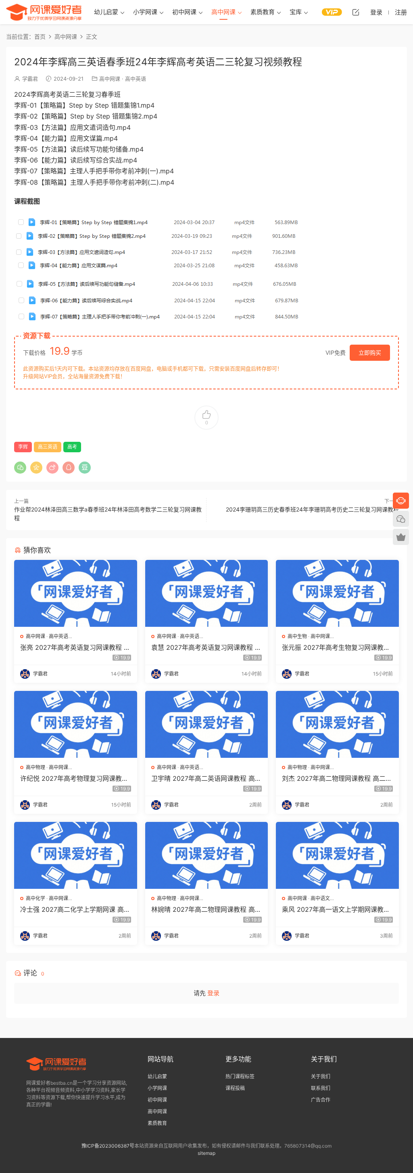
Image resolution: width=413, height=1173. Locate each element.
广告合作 (320, 1100)
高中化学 (35, 898)
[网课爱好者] (44, 12)
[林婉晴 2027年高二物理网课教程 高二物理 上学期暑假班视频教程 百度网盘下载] (206, 855)
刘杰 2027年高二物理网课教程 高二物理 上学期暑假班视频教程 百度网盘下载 (337, 778)
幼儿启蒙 (106, 12)
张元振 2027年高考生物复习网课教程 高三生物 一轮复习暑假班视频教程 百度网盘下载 (336, 647)
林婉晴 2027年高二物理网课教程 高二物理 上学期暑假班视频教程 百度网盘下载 (206, 909)
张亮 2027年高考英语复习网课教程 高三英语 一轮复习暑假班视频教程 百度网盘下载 (75, 647)
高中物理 (35, 767)
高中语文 (320, 898)
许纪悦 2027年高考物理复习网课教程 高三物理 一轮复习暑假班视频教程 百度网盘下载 (74, 778)
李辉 (23, 447)
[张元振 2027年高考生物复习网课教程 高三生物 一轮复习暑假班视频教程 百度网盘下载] (337, 593)
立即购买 (370, 352)
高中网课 (223, 12)
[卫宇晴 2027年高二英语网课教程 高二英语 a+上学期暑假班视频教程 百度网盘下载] (206, 724)
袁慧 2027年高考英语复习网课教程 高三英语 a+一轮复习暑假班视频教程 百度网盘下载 (206, 647)
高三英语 (47, 447)
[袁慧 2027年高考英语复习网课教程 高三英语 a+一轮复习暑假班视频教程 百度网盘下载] (206, 593)
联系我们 (320, 1088)
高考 (72, 447)
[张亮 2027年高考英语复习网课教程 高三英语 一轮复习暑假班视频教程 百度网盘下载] (75, 593)
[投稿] (356, 12)
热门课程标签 (239, 1076)
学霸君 (30, 78)
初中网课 (184, 12)
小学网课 (145, 12)
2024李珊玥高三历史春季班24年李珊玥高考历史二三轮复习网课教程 (312, 509)
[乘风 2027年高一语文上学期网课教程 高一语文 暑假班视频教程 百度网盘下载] (337, 855)
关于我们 (320, 1076)
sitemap (206, 1153)
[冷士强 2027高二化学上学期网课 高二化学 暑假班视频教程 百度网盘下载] (75, 855)
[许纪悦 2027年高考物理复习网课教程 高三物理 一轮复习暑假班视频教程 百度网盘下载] (75, 724)
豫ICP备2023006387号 (107, 1146)
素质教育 (262, 12)
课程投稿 (235, 1088)
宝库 (296, 12)
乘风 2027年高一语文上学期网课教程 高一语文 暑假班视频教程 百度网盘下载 (336, 909)
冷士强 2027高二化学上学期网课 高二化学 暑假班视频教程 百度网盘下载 (75, 909)
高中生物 (297, 636)
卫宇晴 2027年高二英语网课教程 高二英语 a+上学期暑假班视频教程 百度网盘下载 (206, 778)
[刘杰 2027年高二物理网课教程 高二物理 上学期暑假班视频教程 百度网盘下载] (337, 724)
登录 (213, 993)
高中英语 (135, 78)
